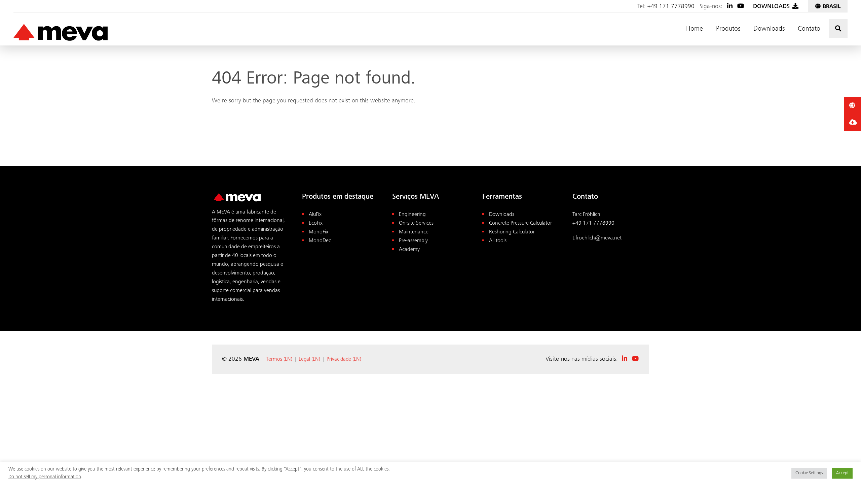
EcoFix (316, 223)
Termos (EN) (279, 359)
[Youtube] (740, 7)
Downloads (769, 29)
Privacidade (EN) (344, 359)
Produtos (728, 29)
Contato (809, 29)
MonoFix (318, 232)
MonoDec (320, 241)
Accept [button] (842, 473)
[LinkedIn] (730, 7)
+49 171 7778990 (671, 7)
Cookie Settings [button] (809, 473)
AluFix (315, 215)
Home (694, 29)
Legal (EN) (309, 359)
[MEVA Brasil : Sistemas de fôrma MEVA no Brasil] (60, 33)
